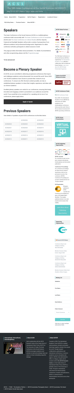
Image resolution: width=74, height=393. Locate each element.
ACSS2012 (8, 139)
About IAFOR (30, 22)
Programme (21, 17)
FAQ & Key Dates (9, 22)
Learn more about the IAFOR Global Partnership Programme (62, 67)
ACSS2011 (24, 139)
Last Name (57, 295)
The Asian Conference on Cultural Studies (23, 40)
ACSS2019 (40, 128)
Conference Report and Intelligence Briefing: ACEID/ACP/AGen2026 (60, 257)
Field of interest (59, 308)
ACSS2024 (8, 124)
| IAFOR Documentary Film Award (57, 387)
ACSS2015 (8, 135)
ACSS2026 (24, 120)
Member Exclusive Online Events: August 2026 (61, 251)
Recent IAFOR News (62, 240)
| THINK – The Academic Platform (17, 387)
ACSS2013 (40, 135)
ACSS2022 (40, 124)
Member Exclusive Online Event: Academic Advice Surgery (62, 271)
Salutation (57, 281)
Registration (41, 17)
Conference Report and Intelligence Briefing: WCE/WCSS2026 (60, 245)
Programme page (33, 53)
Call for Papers (31, 17)
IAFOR (5, 387)
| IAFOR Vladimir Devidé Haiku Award (13, 389)
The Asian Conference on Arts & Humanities (37, 37)
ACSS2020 (24, 128)
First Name (57, 288)
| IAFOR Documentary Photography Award (37, 387)
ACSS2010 (40, 139)
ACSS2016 (40, 131)
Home (6, 17)
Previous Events (20, 22)
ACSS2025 (40, 120)
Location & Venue (52, 17)
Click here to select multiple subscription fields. (62, 324)
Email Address (58, 302)
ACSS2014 (24, 135)
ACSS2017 (24, 131)
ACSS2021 (8, 128)
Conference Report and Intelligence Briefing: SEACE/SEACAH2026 (60, 265)
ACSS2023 (24, 124)
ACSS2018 (8, 131)
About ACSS (12, 17)
